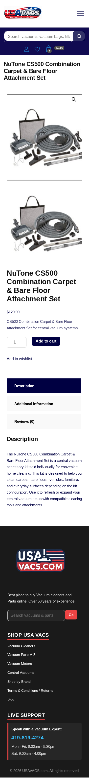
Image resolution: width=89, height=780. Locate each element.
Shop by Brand (19, 682)
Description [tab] (24, 386)
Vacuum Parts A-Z (21, 655)
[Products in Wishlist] (37, 48)
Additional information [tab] (33, 404)
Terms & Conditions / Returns (30, 691)
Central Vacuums (20, 673)
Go (71, 615)
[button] (73, 99)
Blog (10, 699)
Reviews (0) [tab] (24, 421)
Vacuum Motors (19, 664)
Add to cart (46, 341)
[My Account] (26, 48)
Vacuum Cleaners (21, 646)
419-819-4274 (27, 737)
